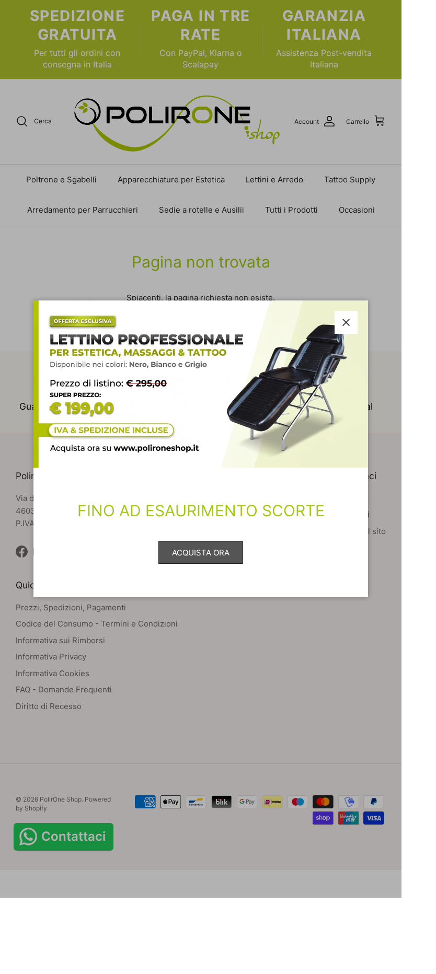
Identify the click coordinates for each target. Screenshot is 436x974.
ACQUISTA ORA (201, 553)
